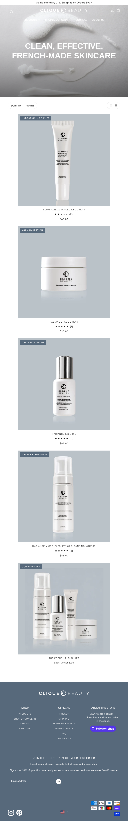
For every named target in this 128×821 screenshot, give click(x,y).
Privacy (64, 714)
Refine (30, 105)
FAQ (64, 734)
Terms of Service (64, 724)
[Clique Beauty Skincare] (64, 10)
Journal (25, 724)
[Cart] (118, 10)
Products (24, 714)
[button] (110, 105)
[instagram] (11, 812)
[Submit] (58, 781)
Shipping (63, 719)
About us (25, 729)
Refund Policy (64, 729)
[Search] (10, 10)
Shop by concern (25, 719)
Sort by (16, 105)
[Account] (112, 10)
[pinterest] (19, 812)
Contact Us (64, 739)
